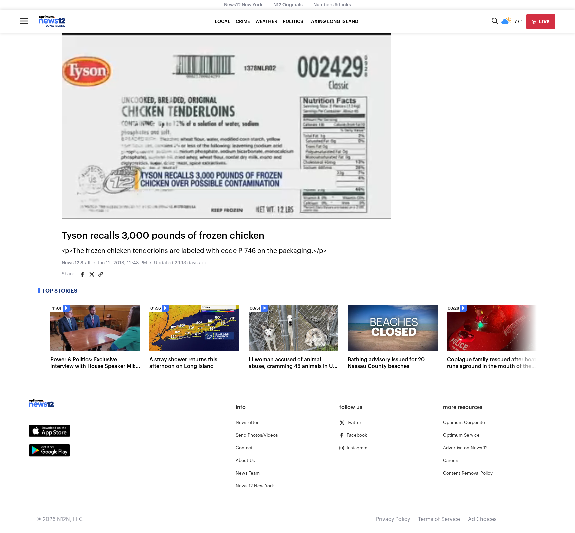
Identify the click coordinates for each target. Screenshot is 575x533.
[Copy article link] (100, 274)
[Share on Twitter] (91, 274)
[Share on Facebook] (82, 274)
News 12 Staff (76, 263)
